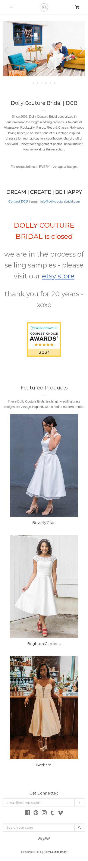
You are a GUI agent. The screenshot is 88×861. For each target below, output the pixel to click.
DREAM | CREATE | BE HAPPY (44, 192)
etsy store (58, 276)
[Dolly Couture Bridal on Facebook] (27, 813)
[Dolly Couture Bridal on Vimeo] (60, 813)
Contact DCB (18, 201)
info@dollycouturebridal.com (60, 201)
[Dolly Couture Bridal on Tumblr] (52, 813)
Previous (6, 50)
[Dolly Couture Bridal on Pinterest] (36, 813)
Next (82, 50)
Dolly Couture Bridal (55, 851)
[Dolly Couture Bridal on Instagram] (44, 813)
